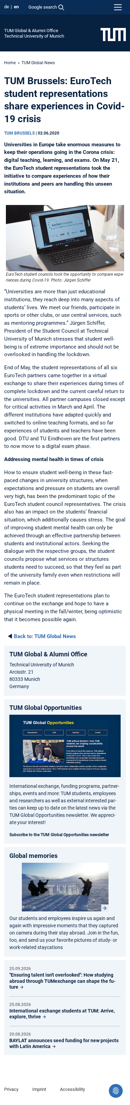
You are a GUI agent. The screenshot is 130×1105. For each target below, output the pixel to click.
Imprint (39, 1089)
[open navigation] (118, 7)
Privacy (11, 1089)
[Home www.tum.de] (113, 34)
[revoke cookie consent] (116, 1091)
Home (10, 62)
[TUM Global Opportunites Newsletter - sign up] (65, 746)
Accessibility (72, 1089)
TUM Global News (38, 62)
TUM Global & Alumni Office (31, 30)
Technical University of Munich (34, 36)
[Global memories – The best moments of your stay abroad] (65, 887)
